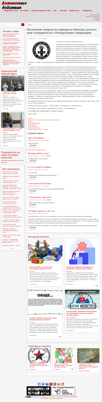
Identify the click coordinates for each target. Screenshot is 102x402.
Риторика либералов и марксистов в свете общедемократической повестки (43, 319)
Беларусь (30, 121)
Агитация (63, 10)
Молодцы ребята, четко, (38, 153)
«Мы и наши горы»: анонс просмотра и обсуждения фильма (11, 225)
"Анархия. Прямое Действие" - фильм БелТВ (10, 54)
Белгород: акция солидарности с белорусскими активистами (11, 43)
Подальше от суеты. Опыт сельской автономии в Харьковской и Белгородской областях (88, 366)
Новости (30, 24)
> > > (12, 248)
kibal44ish (48, 156)
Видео (29, 120)
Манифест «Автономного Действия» (53, 398)
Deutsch (46, 129)
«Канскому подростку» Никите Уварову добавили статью (13, 129)
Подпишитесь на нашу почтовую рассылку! (10, 154)
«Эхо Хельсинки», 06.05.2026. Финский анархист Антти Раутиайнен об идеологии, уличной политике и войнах (81, 313)
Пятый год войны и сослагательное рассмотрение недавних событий (40, 268)
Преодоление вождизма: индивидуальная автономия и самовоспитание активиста (79, 268)
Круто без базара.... (36, 137)
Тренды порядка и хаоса (41, 10)
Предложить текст (11, 10)
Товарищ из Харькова (84, 371)
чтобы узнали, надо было (39, 197)
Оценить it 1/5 (30, 145)
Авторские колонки (38, 236)
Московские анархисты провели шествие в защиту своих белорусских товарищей (11, 35)
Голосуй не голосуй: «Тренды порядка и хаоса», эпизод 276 (10, 172)
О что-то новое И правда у (40, 166)
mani (47, 186)
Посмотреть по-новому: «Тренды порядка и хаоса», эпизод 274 (11, 220)
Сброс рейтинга (28, 145)
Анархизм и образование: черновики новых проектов (9, 202)
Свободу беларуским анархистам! (11, 57)
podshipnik (48, 200)
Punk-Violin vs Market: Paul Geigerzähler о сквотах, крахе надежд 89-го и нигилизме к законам (12, 186)
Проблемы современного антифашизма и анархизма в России (39, 365)
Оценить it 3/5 (32, 145)
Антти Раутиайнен (71, 317)
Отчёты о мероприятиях (38, 120)
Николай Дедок (32, 124)
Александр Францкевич (34, 123)
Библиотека (74, 10)
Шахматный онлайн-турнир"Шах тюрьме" (9, 92)
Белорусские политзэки (34, 128)
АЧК (55, 10)
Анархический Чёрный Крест (9, 72)
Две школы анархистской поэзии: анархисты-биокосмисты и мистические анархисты (11, 192)
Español (35, 129)
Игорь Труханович (32, 126)
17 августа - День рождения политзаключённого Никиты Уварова (12, 216)
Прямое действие (55, 120)
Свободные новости (39, 346)
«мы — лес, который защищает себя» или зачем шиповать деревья (63, 365)
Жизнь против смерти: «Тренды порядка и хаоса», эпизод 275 (11, 198)
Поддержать (87, 10)
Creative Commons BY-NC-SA (69, 397)
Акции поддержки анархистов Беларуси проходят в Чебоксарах (11, 39)
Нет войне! (24, 10)
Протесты (47, 120)
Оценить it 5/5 (35, 145)
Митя (47, 140)
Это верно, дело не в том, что (41, 210)
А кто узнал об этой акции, (40, 183)
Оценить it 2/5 (31, 145)
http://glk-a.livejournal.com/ (39, 150)
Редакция (44, 38)
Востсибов (32, 271)
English (30, 129)
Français (40, 129)
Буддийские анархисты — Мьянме (12, 245)
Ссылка (30, 140)
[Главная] (15, 5)
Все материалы (11, 169)
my (46, 169)
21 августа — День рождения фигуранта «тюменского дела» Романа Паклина (11, 241)
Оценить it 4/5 (34, 145)
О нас (41, 398)
